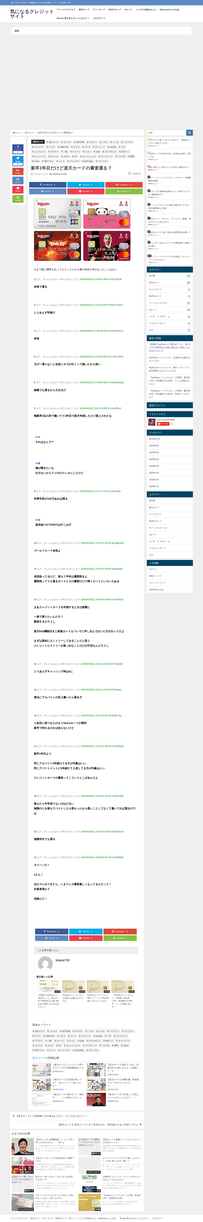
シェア (17, 151)
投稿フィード (155, 576)
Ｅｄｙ (88, 152)
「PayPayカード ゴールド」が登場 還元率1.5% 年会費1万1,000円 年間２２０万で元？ (169, 394)
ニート (62, 161)
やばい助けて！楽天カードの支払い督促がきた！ (169, 167)
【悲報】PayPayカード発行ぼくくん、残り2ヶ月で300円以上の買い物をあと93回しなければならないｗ (170, 347)
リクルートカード (169, 323)
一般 (65, 152)
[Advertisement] (101, 80)
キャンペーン (40, 156)
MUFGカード (115, 9)
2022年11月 (154, 439)
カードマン (39, 147)
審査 (132, 156)
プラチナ (55, 152)
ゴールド (67, 142)
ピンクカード (40, 152)
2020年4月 (154, 466)
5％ (75, 156)
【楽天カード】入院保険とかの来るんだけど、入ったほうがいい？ (51, 1116)
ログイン (153, 569)
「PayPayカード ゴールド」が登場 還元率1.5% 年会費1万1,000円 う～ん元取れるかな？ (169, 380)
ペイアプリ (128, 142)
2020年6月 (154, 452)
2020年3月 (154, 473)
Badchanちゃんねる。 (170, 9)
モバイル (55, 156)
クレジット (100, 147)
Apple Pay (64, 147)
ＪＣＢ (105, 142)
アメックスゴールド (66, 9)
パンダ (115, 142)
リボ (123, 147)
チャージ (76, 152)
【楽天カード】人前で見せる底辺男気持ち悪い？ (169, 232)
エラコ (76, 147)
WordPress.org (156, 590)
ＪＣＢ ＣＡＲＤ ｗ (169, 316)
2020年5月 (154, 459)
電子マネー (49, 161)
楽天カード (84, 9)
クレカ (87, 147)
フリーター (74, 161)
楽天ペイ (125, 152)
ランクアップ (107, 156)
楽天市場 (80, 142)
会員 (98, 152)
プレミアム (103, 161)
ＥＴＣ (52, 147)
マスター (93, 142)
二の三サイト (99, 18)
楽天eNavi (88, 161)
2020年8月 (154, 446)
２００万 (121, 156)
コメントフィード (157, 583)
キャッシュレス (89, 156)
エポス (66, 156)
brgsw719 (137, 174)
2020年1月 (154, 486)
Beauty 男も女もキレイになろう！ (73, 18)
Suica (36, 161)
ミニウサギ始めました (146, 9)
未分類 (169, 276)
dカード (128, 9)
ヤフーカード (99, 9)
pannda (113, 147)
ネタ (169, 330)
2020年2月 (154, 480)
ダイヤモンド (111, 152)
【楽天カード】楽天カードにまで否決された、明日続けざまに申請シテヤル (98, 1124)
